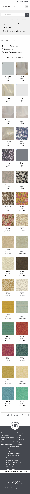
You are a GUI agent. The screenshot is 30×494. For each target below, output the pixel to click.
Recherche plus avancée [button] (19, 19)
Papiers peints (8, 49)
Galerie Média (9, 467)
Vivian (22, 98)
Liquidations (20, 444)
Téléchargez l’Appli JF (13, 455)
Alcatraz (22, 163)
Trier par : (2, 41)
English (16, 488)
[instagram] (20, 483)
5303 (22, 380)
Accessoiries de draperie (7, 437)
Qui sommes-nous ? (13, 446)
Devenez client (10, 464)
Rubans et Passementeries (12, 52)
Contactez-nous (10, 458)
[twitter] (12, 483)
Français (23, 488)
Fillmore (8, 207)
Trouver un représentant (12, 460)
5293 (22, 207)
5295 (22, 228)
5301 (22, 337)
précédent (7, 415)
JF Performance (21, 439)
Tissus (14, 46)
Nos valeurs (11, 448)
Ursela (22, 77)
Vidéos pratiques (23, 1)
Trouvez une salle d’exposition (14, 462)
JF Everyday (20, 433)
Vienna (7, 98)
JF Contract (20, 437)
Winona (8, 142)
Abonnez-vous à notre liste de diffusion (15, 471)
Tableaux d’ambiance (14, 453)
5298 (8, 250)
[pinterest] (16, 483)
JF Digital (19, 442)
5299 (8, 293)
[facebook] (8, 483)
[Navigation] (27, 6)
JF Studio (19, 435)
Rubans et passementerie (7, 442)
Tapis (2, 439)
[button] (11, 24)
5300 (8, 315)
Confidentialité (8, 488)
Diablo (22, 185)
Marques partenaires (6, 444)
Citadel (8, 185)
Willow (8, 120)
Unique (8, 77)
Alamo (22, 142)
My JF (9, 451)
